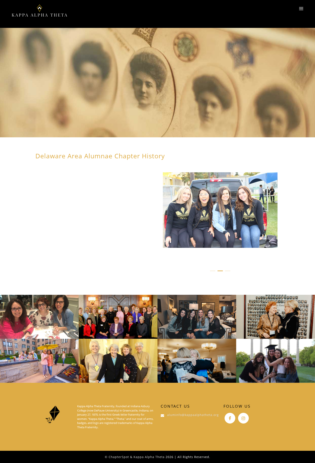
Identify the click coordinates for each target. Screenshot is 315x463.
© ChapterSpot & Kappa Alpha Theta (135, 457)
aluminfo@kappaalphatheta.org (193, 415)
